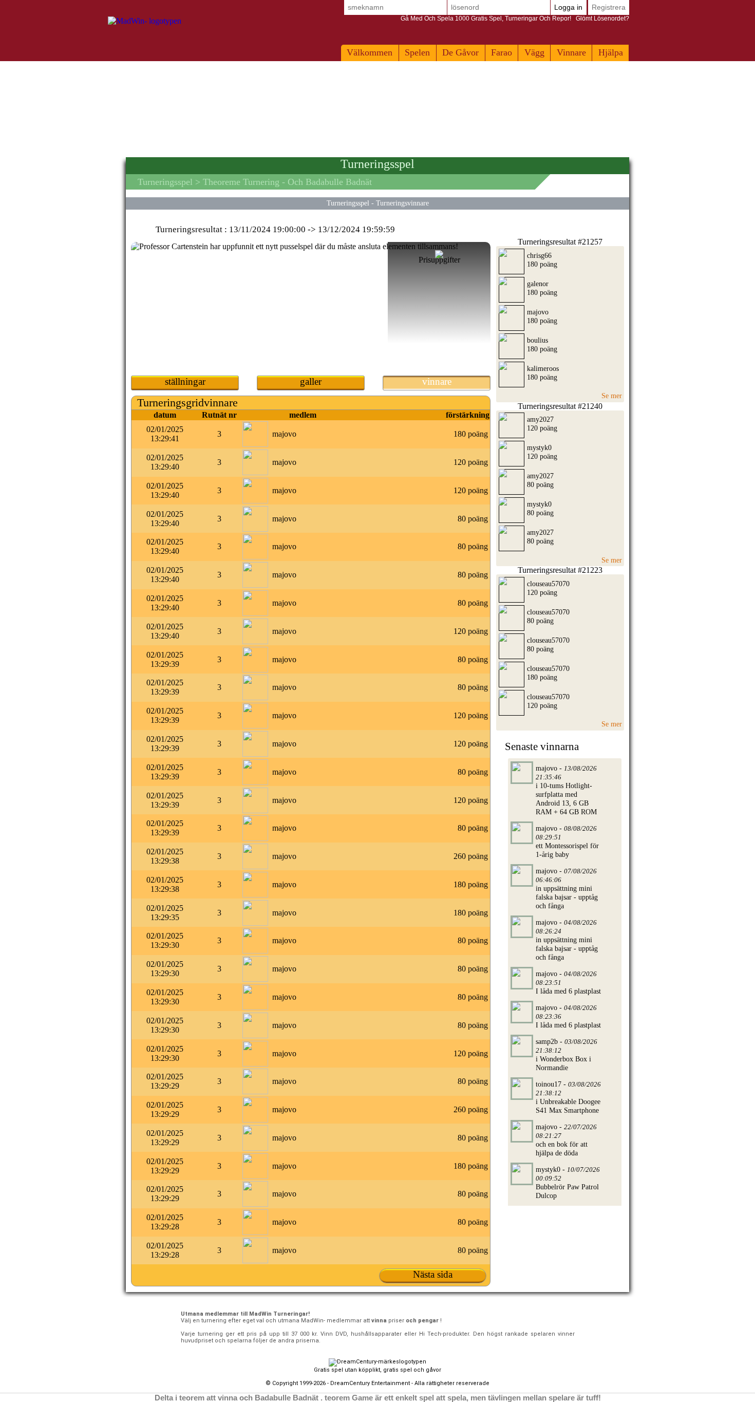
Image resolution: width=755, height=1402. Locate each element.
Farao (501, 52)
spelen (417, 52)
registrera (609, 7)
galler (311, 381)
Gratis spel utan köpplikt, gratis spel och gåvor (377, 1370)
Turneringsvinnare (402, 203)
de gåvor (460, 52)
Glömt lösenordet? (515, 18)
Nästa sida (432, 1274)
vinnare (571, 52)
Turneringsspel (165, 182)
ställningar (185, 381)
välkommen (369, 52)
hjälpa (610, 52)
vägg (534, 52)
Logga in (568, 7)
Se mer (611, 395)
